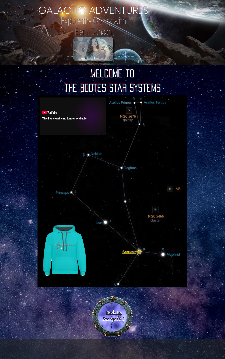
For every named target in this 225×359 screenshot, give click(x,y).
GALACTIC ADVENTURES (93, 10)
